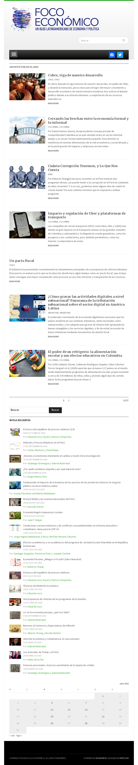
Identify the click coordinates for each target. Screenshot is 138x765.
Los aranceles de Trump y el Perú (41, 652)
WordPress (101, 758)
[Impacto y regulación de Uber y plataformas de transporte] (27, 224)
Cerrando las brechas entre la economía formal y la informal (88, 121)
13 (69, 709)
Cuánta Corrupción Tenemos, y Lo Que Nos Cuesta (83, 168)
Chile (50, 79)
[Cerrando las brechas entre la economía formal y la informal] (27, 130)
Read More (53, 103)
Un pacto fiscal (21, 261)
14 (86, 709)
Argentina (53, 312)
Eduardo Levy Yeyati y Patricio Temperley (49, 436)
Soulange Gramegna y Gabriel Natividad (48, 463)
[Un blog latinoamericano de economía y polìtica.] (54, 18)
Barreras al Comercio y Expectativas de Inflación (49, 625)
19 (52, 716)
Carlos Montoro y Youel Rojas (43, 450)
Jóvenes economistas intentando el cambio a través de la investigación (61, 455)
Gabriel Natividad (36, 619)
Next (126, 400)
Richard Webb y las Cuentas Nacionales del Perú (49, 499)
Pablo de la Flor (35, 659)
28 (86, 723)
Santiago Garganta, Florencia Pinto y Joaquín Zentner (42, 553)
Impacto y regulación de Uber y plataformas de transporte (87, 215)
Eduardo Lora (34, 593)
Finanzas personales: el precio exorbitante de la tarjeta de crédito (58, 665)
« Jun (12, 735)
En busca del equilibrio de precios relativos (46, 572)
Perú (50, 174)
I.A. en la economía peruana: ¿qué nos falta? (46, 612)
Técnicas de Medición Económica (40, 585)
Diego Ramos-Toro (37, 476)
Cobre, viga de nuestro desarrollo (75, 75)
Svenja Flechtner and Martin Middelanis (34, 493)
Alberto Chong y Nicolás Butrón (44, 633)
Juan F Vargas (34, 520)
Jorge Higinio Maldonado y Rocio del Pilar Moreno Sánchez (45, 536)
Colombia (53, 126)
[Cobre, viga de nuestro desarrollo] (27, 86)
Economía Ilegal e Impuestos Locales (43, 512)
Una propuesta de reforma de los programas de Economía (54, 599)
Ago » (19, 735)
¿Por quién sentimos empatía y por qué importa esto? (52, 469)
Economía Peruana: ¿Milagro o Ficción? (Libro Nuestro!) (52, 559)
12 (52, 709)
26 (52, 723)
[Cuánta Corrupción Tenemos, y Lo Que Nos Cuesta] (27, 177)
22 (103, 716)
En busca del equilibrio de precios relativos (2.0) (49, 429)
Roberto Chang (35, 566)
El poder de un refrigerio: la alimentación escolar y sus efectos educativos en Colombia (85, 354)
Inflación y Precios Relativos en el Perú (44, 442)
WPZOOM (124, 758)
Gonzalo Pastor (35, 506)
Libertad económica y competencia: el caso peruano (51, 638)
